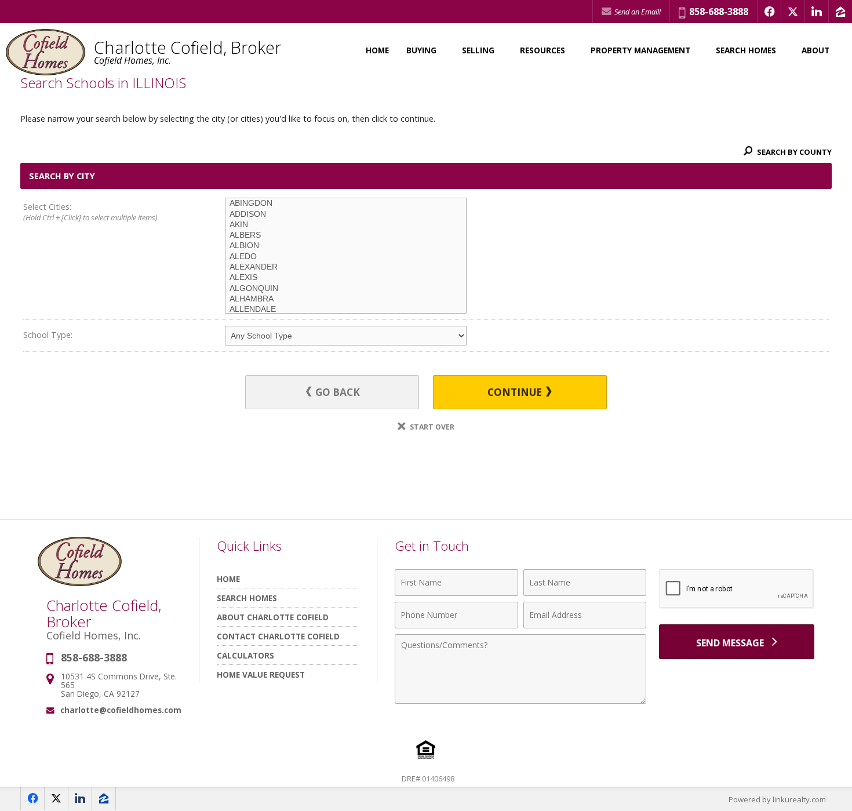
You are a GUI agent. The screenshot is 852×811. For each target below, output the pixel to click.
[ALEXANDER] (345, 267)
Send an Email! (637, 11)
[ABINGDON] (345, 203)
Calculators (245, 655)
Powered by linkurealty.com (777, 799)
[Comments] (520, 700)
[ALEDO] (345, 257)
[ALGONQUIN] (345, 288)
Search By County (793, 152)
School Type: (47, 334)
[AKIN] (345, 225)
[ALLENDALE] (345, 309)
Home (377, 50)
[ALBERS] (345, 235)
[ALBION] (345, 246)
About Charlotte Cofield (273, 617)
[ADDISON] (345, 214)
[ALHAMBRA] (345, 299)
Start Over (431, 427)
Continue (515, 392)
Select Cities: (90, 212)
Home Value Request (261, 674)
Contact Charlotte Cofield (278, 636)
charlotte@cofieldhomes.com (120, 709)
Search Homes (247, 597)
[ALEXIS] (345, 277)
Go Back (336, 392)
